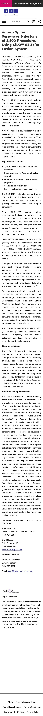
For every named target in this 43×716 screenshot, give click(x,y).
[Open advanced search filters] (33, 21)
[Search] (28, 21)
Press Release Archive (25, 702)
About (10, 702)
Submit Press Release (12, 707)
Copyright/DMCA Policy (14, 712)
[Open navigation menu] (4, 21)
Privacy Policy (33, 712)
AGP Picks (6, 4)
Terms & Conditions (32, 707)
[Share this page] (39, 21)
